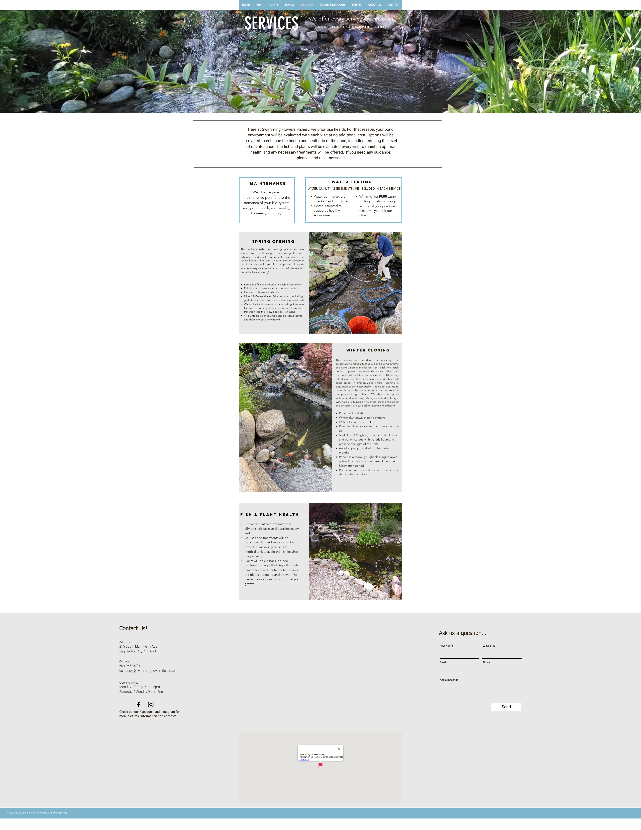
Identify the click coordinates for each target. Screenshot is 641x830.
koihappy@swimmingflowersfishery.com (149, 670)
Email (443, 662)
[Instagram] (150, 704)
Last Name (488, 645)
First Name (446, 645)
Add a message (449, 680)
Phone (486, 662)
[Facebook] (138, 704)
